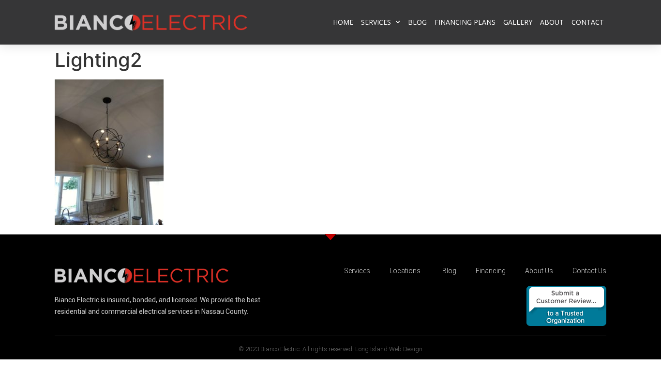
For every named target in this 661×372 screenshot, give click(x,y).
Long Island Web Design (388, 349)
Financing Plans (465, 22)
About (552, 22)
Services (376, 22)
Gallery (517, 22)
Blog (417, 22)
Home (343, 22)
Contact (587, 22)
